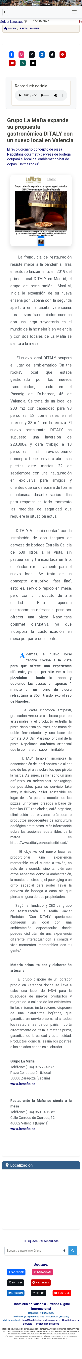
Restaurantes (29, 28)
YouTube (63, 1292)
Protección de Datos (47, 1323)
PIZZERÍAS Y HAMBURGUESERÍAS (16, 1331)
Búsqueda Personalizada (41, 1241)
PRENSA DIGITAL (40, 1338)
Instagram (43, 1272)
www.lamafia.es (22, 1084)
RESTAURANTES (73, 1329)
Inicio (12, 28)
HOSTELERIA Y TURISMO (23, 1338)
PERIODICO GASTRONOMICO (66, 1336)
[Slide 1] (41, 241)
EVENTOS (62, 1329)
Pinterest (42, 1282)
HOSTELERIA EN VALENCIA (57, 1338)
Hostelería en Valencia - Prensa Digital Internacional (41, 1306)
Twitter (16, 1282)
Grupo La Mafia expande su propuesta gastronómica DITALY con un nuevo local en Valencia (40, 130)
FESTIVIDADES (30, 1336)
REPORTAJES (42, 1334)
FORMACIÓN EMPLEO (45, 1336)
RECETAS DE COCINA (56, 1334)
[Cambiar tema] (5, 12)
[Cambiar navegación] (74, 12)
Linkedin (17, 1292)
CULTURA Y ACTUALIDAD (27, 1334)
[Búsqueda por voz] (64, 1250)
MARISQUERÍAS (36, 1331)
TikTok (39, 1292)
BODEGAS (62, 1331)
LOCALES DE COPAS (50, 1331)
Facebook (17, 1272)
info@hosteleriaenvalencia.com (40, 1320)
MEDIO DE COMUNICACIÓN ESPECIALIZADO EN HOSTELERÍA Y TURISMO (30, 1329)
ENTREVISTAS (19, 1336)
